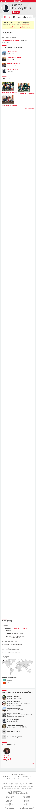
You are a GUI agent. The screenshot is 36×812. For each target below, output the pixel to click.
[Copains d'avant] (9, 804)
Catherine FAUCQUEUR (15, 725)
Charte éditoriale (23, 783)
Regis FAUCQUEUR (13, 708)
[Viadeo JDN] (26, 804)
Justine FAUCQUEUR (14, 713)
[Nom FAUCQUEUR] (4, 731)
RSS (21, 785)
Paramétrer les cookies (20, 786)
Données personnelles (9, 786)
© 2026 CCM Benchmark (26, 788)
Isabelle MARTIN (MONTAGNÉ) (7, 757)
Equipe (16, 783)
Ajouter (16, 12)
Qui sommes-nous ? (8, 783)
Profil (9, 17)
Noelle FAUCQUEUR (13, 720)
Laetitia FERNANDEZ (14, 63)
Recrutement (26, 785)
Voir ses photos (29, 108)
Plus (33, 763)
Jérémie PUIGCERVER (14, 57)
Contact (8, 785)
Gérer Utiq (30, 786)
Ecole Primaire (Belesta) (11, 41)
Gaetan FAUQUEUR (13, 696)
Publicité (30, 783)
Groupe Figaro (15, 788)
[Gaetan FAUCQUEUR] (6, 7)
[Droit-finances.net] (26, 801)
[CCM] (26, 797)
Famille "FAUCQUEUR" (14, 737)
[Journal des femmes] (9, 797)
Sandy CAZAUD (12, 69)
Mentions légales (7, 788)
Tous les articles (15, 785)
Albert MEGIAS (12, 51)
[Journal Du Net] (9, 801)
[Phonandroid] (26, 808)
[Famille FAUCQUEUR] (4, 737)
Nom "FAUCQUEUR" (13, 731)
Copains (29, 17)
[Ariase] (9, 808)
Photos (18, 17)
